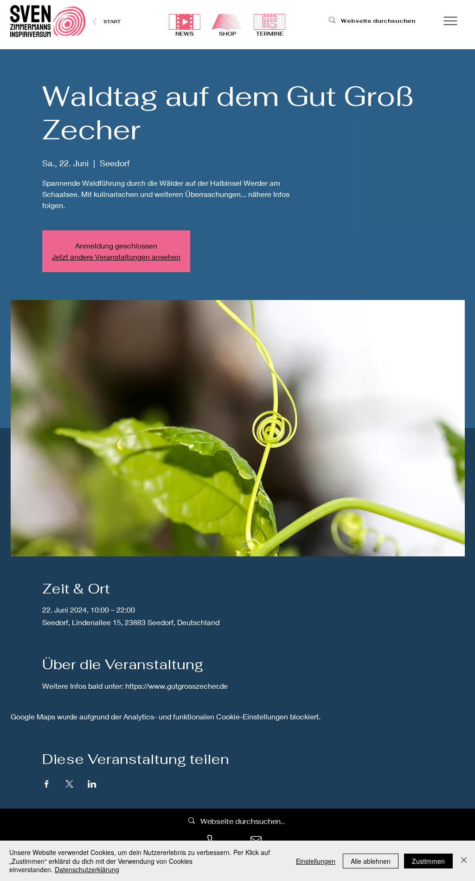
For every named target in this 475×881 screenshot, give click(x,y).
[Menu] (450, 21)
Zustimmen (428, 861)
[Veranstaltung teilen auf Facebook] (46, 784)
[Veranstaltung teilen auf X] (69, 784)
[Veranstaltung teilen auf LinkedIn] (92, 784)
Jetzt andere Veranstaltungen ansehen (116, 256)
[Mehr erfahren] (112, 22)
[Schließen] (463, 861)
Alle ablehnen (371, 861)
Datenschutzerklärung (87, 869)
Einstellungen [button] (315, 861)
